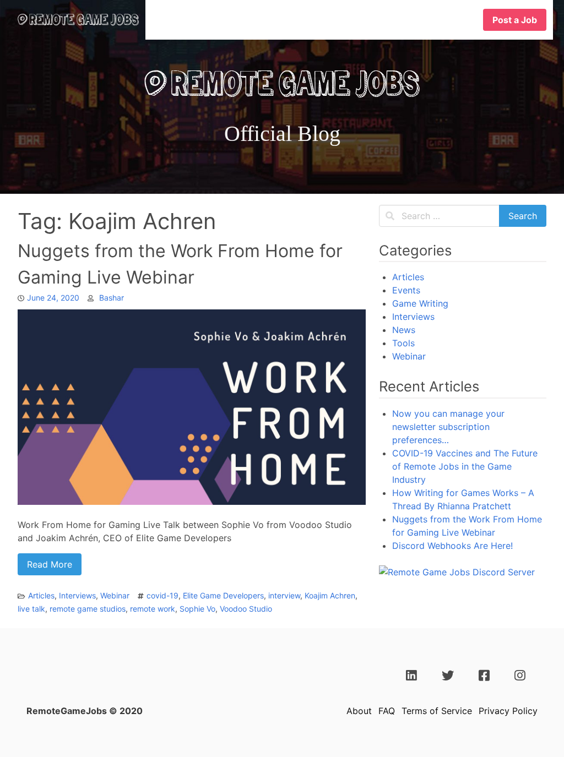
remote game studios (88, 608)
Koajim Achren (330, 595)
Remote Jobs (426, 19)
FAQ (386, 710)
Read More (49, 564)
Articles (41, 595)
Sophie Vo (197, 608)
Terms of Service (437, 710)
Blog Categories (337, 19)
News (403, 329)
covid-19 (162, 595)
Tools (403, 342)
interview (284, 595)
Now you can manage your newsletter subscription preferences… (448, 426)
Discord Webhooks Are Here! (452, 545)
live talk (31, 608)
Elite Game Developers (223, 595)
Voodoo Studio (246, 608)
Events (406, 290)
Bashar (111, 297)
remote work (152, 608)
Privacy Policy (508, 710)
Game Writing (420, 303)
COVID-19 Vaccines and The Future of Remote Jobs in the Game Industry (465, 466)
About (359, 710)
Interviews (77, 595)
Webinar (114, 595)
